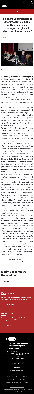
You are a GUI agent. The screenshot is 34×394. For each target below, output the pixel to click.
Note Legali (11, 379)
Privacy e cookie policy (21, 376)
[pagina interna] (17, 11)
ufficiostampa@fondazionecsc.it (17, 370)
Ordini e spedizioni (21, 379)
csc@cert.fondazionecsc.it (19, 358)
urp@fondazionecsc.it (17, 391)
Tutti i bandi (10, 304)
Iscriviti (6, 281)
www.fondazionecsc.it (17, 259)
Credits (26, 382)
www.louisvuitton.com (20, 262)
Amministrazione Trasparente (13, 382)
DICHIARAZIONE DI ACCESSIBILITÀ (17, 387)
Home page (10, 376)
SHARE (5, 37)
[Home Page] (4, 6)
